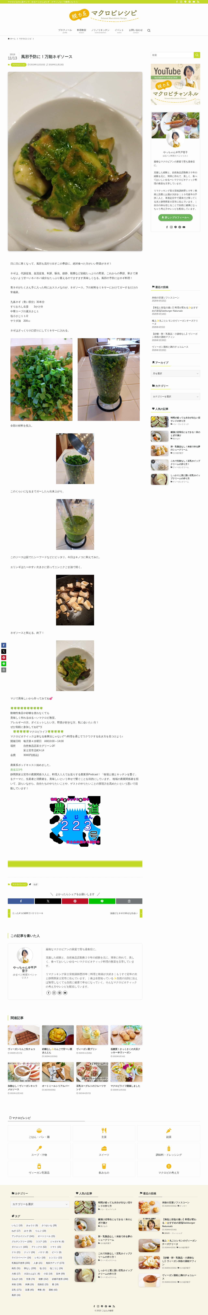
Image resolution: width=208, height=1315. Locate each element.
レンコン (55, 1257)
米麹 (29, 1284)
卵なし (30, 1268)
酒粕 (53, 1290)
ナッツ (29, 1252)
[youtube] (194, 2)
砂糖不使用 (60, 1279)
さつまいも (49, 1225)
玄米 (60, 1273)
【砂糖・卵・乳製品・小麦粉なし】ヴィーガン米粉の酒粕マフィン (174, 337)
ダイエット (20, 1247)
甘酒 (30, 1279)
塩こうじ (56, 1268)
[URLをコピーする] (129, 901)
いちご (17, 1225)
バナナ (43, 1252)
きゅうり (32, 1225)
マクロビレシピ (18, 65)
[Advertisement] (175, 258)
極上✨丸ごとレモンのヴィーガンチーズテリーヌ (175, 323)
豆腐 (29, 1290)
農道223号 (17, 769)
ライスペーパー (21, 1257)
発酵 (43, 1279)
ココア (41, 1241)
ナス (16, 1252)
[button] (21, 901)
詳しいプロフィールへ (176, 217)
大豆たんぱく (32, 1273)
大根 (16, 1273)
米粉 (16, 1284)
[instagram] (181, 2)
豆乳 (16, 1290)
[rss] (198, 2)
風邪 (16, 1295)
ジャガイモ (57, 1241)
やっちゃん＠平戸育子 (25, 969)
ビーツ (56, 1252)
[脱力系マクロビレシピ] (104, 15)
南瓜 (16, 1268)
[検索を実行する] (197, 55)
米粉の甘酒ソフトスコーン (165, 299)
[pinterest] (190, 2)
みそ (28, 1231)
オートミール (46, 1236)
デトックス (39, 1247)
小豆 (48, 1273)
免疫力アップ (55, 1263)
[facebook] (177, 2)
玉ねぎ (17, 1279)
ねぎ (36, 884)
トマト (55, 1247)
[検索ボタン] (148, 30)
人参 (38, 1263)
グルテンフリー (22, 1241)
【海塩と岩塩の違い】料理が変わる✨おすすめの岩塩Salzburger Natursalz (175, 310)
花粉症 (43, 1284)
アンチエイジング (23, 1236)
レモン (40, 1257)
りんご (40, 1231)
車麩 (41, 1290)
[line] (185, 2)
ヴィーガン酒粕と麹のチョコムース (170, 348)
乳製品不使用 (21, 1263)
